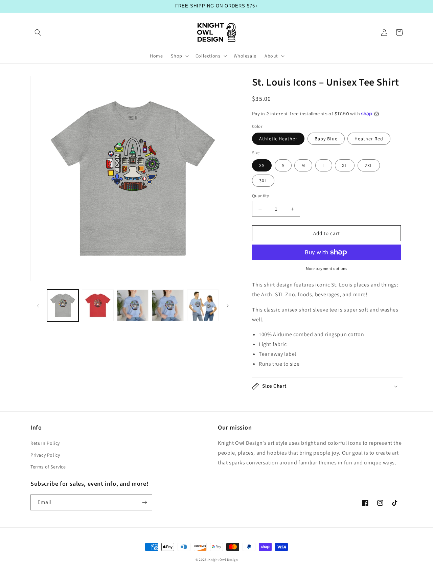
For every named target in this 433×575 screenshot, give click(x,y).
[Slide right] (227, 305)
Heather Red (369, 139)
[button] (37, 32)
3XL (263, 181)
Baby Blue (326, 139)
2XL (369, 165)
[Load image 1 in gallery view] (62, 305)
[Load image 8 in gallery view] (167, 305)
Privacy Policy (45, 455)
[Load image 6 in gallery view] (97, 305)
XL (344, 165)
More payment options (326, 268)
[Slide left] (37, 305)
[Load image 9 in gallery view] (203, 305)
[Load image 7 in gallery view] (133, 305)
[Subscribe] (144, 502)
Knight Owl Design (222, 559)
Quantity (260, 196)
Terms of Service (48, 467)
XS (262, 165)
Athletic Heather (278, 139)
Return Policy (45, 443)
